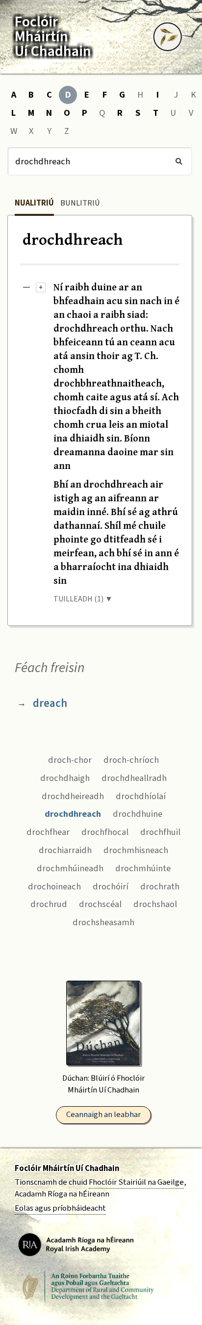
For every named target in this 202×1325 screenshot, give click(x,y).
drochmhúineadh (70, 868)
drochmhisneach (135, 850)
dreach (50, 703)
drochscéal (100, 904)
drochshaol (155, 904)
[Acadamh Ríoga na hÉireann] (76, 1244)
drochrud (48, 904)
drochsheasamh (103, 922)
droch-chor (70, 759)
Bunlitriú (80, 203)
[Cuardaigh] (179, 161)
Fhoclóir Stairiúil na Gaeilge (136, 1182)
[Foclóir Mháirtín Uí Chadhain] (167, 37)
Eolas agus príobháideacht (60, 1208)
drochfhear (48, 832)
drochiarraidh (65, 850)
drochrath (159, 886)
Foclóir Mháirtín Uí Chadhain (67, 1168)
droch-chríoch (131, 759)
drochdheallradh (134, 778)
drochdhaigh (65, 778)
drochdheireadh (73, 796)
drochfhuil (160, 832)
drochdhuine (137, 813)
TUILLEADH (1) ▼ (83, 599)
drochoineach (54, 886)
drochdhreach (73, 813)
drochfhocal (104, 832)
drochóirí (110, 886)
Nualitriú (34, 203)
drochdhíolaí (141, 796)
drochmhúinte (143, 868)
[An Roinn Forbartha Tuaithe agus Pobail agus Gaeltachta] (88, 1286)
